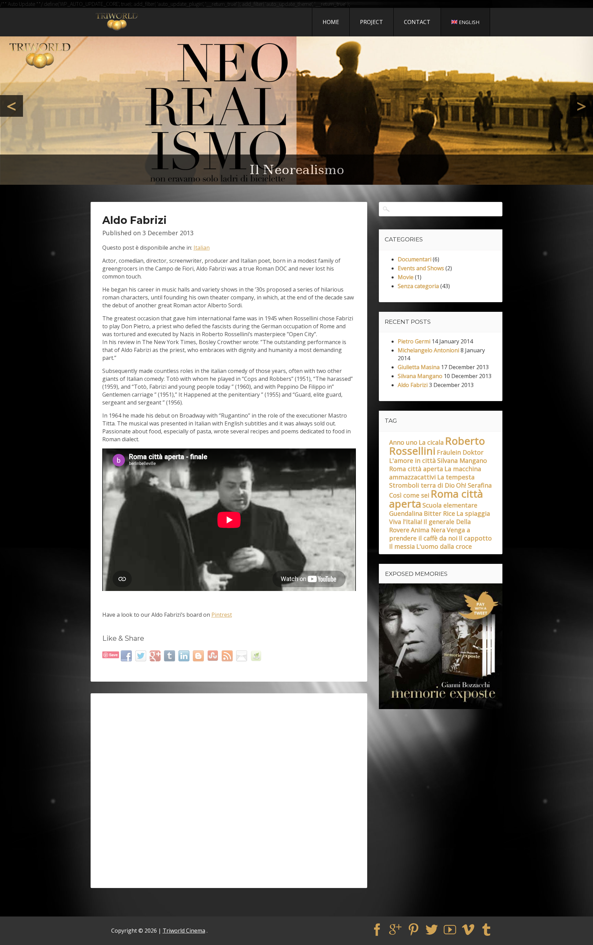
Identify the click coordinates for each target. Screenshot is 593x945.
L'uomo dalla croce (444, 546)
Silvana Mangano (420, 376)
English (469, 22)
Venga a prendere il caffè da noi (429, 534)
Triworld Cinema (184, 930)
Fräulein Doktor (460, 452)
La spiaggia (473, 513)
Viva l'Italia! (405, 521)
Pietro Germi (414, 341)
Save (113, 654)
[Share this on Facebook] (127, 655)
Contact (417, 22)
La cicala (431, 442)
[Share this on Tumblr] (170, 655)
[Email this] (242, 655)
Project (371, 22)
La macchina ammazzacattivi (435, 473)
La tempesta (456, 477)
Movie (406, 277)
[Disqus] (229, 790)
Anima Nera (428, 530)
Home (331, 22)
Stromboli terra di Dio (422, 485)
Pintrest (221, 614)
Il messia (402, 546)
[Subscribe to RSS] (228, 655)
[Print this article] (257, 655)
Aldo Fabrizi (413, 385)
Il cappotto (475, 538)
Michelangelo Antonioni (428, 350)
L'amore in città (412, 460)
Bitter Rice (439, 513)
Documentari (414, 259)
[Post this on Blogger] (199, 655)
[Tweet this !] (141, 655)
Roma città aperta (416, 469)
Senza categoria (418, 286)
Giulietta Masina (419, 367)
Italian (202, 247)
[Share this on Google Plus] (156, 655)
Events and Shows (421, 268)
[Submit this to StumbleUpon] (213, 655)
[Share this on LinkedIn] (184, 655)
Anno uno (403, 442)
